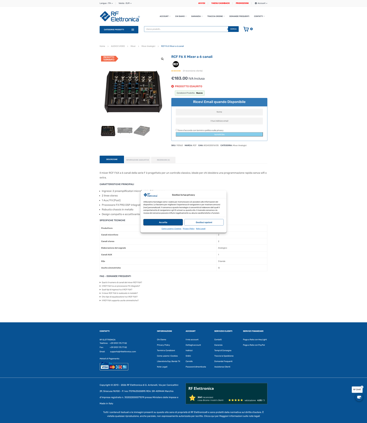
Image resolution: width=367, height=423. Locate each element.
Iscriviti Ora (219, 134)
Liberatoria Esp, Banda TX (168, 361)
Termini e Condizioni (166, 350)
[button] (162, 59)
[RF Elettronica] (120, 16)
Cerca (233, 29)
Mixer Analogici (148, 46)
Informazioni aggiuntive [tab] (137, 160)
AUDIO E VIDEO (118, 46)
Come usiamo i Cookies (171, 229)
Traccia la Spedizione (224, 356)
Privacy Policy (189, 229)
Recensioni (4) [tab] (163, 160)
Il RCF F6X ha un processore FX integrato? (121, 286)
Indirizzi (189, 350)
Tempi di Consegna (222, 350)
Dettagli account (193, 345)
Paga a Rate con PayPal (254, 345)
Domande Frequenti (239, 16)
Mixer (133, 46)
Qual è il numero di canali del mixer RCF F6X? (122, 282)
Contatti (258, 16)
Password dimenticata (196, 367)
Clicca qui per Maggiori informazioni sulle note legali (232, 416)
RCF (195, 145)
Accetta (163, 222)
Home (102, 46)
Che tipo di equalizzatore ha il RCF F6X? (119, 297)
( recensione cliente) (193, 71)
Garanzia (196, 16)
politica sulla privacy (214, 130)
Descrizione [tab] (111, 159)
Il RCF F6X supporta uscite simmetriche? (120, 300)
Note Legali (200, 229)
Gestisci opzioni (204, 222)
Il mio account (192, 339)
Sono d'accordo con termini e (200, 130)
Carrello (189, 361)
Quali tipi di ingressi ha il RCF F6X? (117, 289)
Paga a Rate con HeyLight (255, 339)
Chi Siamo (180, 16)
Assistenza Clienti (222, 367)
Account (164, 16)
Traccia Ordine (215, 16)
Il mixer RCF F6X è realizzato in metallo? (120, 293)
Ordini (188, 356)
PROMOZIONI (242, 3)
